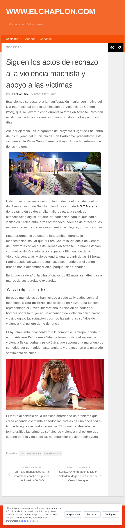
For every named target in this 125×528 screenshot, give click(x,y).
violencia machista (52, 453)
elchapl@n (20, 94)
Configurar (110, 514)
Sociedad (12, 38)
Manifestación (34, 453)
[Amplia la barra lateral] (119, 47)
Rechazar (92, 514)
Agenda (30, 38)
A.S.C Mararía (87, 206)
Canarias (46, 38)
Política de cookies (28, 520)
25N (22, 453)
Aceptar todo (73, 514)
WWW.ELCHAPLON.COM (50, 11)
